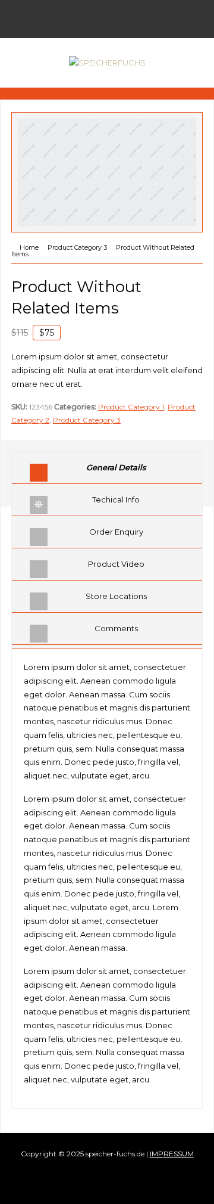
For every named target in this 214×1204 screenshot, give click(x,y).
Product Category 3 (87, 419)
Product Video (116, 564)
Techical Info (116, 499)
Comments (116, 628)
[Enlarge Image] (107, 119)
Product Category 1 (131, 406)
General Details (116, 467)
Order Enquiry (116, 531)
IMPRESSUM (172, 1153)
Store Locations (116, 596)
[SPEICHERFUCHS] (107, 62)
